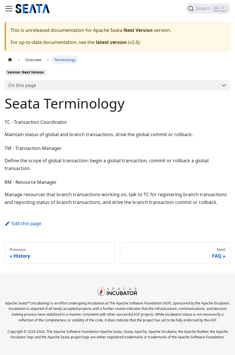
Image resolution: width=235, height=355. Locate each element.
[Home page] (10, 59)
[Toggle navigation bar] (9, 8)
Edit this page (26, 223)
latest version (111, 42)
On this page (22, 85)
